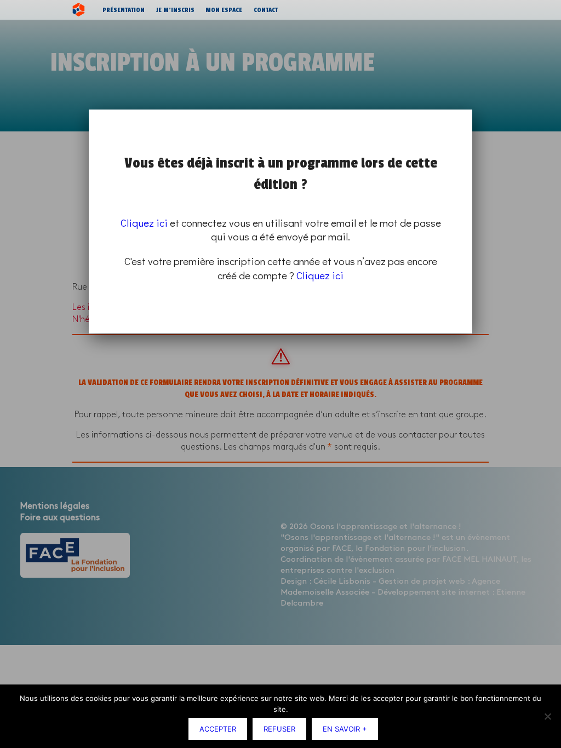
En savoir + (345, 728)
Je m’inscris (175, 10)
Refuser (279, 728)
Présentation (123, 10)
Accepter (217, 728)
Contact (266, 10)
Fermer (470, 111)
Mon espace (223, 10)
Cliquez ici (144, 222)
